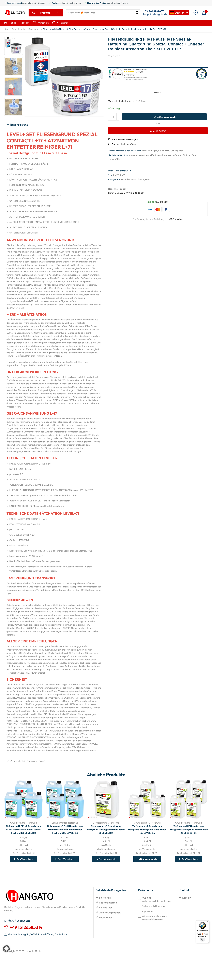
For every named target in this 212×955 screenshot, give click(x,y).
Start (7, 29)
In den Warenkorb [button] (37, 799)
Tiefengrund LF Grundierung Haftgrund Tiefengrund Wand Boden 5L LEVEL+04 (106, 829)
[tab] (54, 125)
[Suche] (137, 13)
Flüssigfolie (105, 897)
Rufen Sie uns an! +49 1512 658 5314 (126, 192)
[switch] (202, 939)
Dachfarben (105, 907)
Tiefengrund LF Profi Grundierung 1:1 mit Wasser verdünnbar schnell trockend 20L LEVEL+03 (65, 829)
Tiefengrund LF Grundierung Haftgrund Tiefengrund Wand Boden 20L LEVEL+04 (188, 829)
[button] (195, 13)
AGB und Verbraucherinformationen (156, 899)
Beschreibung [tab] (19, 124)
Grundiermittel (19, 29)
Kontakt (186, 897)
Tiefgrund (32, 822)
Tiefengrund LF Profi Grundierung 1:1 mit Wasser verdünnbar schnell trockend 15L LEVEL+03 (23, 829)
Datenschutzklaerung (153, 906)
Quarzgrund (34, 29)
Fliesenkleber (106, 917)
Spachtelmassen (108, 902)
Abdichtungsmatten (110, 912)
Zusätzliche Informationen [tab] (27, 761)
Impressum (147, 911)
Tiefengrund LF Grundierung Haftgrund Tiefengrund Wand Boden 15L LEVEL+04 (147, 829)
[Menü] (207, 922)
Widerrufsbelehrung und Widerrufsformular (155, 917)
